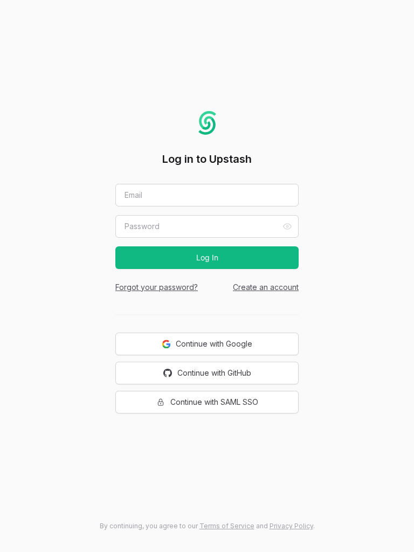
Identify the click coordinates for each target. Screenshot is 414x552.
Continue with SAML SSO (214, 401)
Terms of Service (226, 526)
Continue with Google (214, 343)
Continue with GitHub (214, 372)
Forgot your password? (156, 287)
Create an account (266, 287)
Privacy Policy (291, 526)
